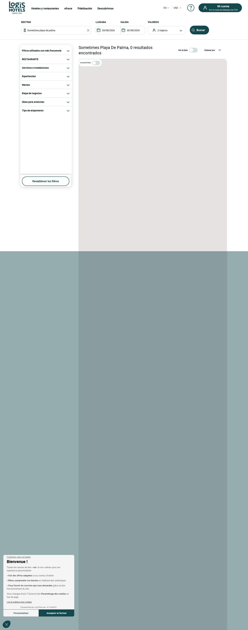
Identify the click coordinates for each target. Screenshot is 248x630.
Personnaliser (21, 613)
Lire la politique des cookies (19, 602)
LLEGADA (101, 22)
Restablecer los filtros (45, 181)
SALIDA (124, 22)
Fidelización (85, 8)
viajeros (153, 22)
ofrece (68, 8)
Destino (26, 22)
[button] (7, 624)
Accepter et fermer (57, 613)
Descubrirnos (106, 8)
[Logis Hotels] (17, 7)
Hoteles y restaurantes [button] (45, 8)
